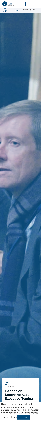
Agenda (16, 10)
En (29, 4)
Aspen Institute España (5, 10)
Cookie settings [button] (9, 417)
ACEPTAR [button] (23, 417)
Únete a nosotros (20, 4)
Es (31, 4)
